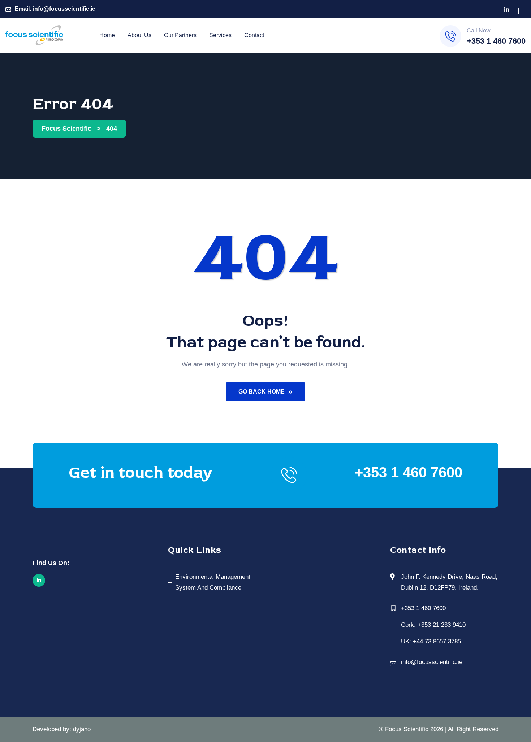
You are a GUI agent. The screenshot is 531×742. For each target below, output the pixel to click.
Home (107, 35)
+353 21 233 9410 (442, 624)
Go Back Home (261, 392)
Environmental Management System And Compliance (212, 582)
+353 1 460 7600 (496, 40)
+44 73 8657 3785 (437, 641)
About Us (139, 35)
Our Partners (180, 35)
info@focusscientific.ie (64, 9)
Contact (254, 35)
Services (220, 35)
